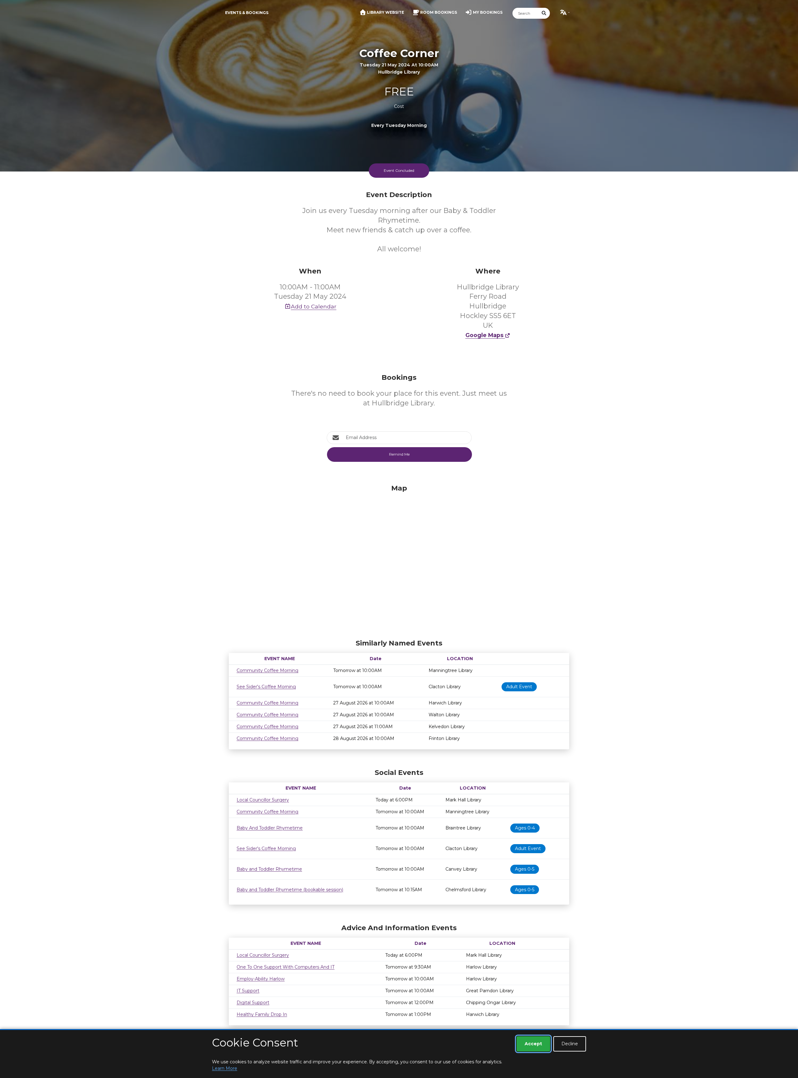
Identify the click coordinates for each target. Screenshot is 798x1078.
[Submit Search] (544, 13)
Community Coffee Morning (267, 670)
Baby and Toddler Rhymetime (269, 869)
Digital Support (253, 1002)
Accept (533, 1044)
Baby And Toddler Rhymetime (270, 828)
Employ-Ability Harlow (261, 979)
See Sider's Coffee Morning (266, 686)
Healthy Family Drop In (262, 1014)
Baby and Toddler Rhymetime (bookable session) (290, 889)
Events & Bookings (246, 12)
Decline (569, 1044)
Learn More (224, 1068)
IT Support (248, 990)
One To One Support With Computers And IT (285, 967)
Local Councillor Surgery (263, 800)
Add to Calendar (313, 306)
